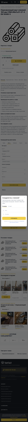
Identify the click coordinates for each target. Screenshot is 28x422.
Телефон (4, 206)
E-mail (9, 206)
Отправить (14, 218)
